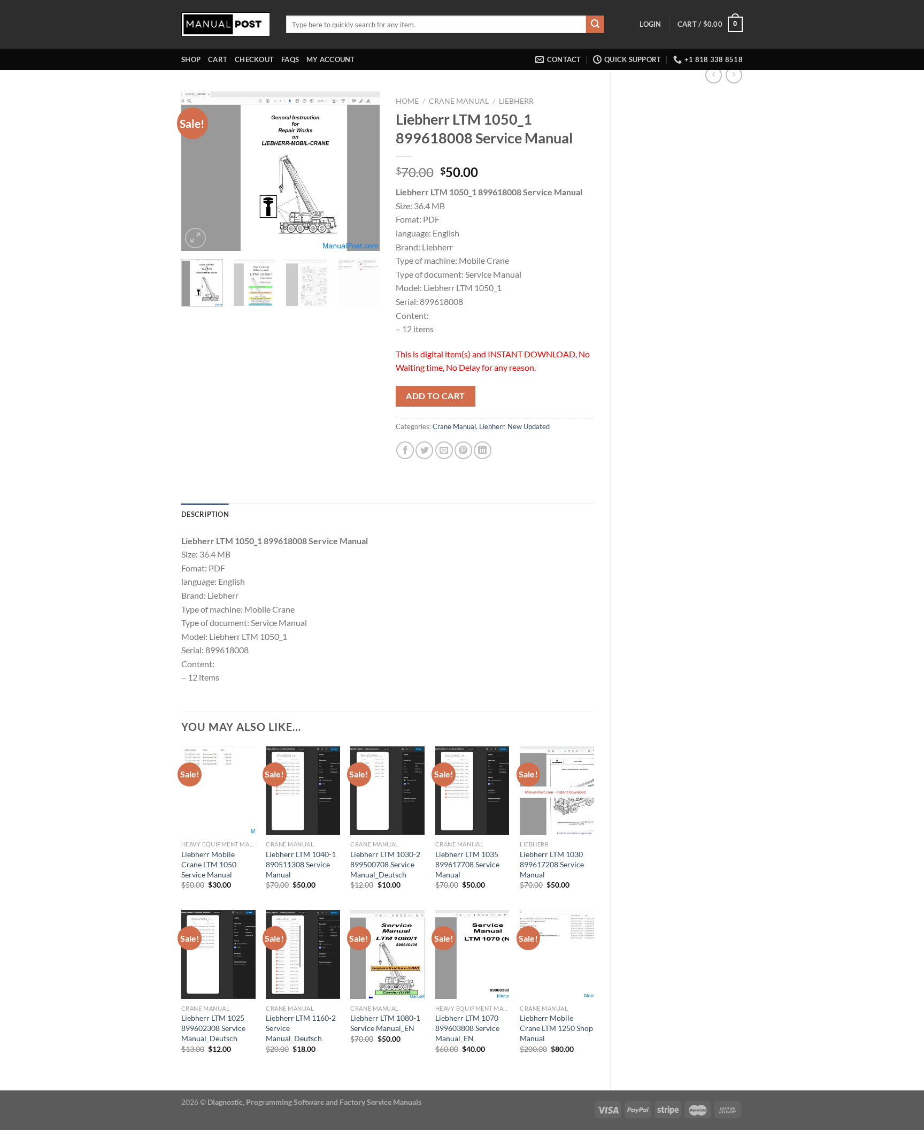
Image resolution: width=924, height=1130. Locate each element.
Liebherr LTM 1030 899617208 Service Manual (552, 864)
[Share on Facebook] (405, 450)
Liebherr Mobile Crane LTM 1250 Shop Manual (556, 1027)
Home (407, 101)
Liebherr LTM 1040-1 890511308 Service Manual (301, 864)
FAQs (290, 59)
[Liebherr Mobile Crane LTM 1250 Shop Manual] (557, 954)
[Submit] (595, 25)
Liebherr (516, 101)
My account (330, 59)
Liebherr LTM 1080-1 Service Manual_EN (385, 1023)
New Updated (528, 426)
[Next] (362, 172)
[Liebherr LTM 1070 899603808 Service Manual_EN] (472, 954)
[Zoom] (195, 238)
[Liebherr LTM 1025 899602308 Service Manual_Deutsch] (218, 954)
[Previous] (199, 172)
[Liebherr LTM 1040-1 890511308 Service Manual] (303, 790)
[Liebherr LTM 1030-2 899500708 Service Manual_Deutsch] (387, 790)
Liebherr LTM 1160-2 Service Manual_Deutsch (301, 1027)
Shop (191, 59)
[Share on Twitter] (424, 450)
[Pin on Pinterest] (463, 450)
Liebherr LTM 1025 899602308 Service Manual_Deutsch (213, 1027)
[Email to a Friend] (444, 450)
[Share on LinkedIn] (482, 450)
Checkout (254, 59)
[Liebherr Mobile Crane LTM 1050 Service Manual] (218, 790)
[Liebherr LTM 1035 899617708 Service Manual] (472, 790)
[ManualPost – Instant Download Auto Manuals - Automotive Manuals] (225, 24)
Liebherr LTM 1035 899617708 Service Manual (467, 864)
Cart (217, 59)
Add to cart (435, 396)
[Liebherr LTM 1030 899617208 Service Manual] (557, 790)
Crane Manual (459, 101)
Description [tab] (205, 514)
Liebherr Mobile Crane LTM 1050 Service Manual (208, 864)
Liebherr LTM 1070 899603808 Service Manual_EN (467, 1027)
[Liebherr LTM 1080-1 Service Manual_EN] (387, 954)
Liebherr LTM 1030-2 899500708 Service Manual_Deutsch (385, 864)
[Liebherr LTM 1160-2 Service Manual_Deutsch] (303, 954)
